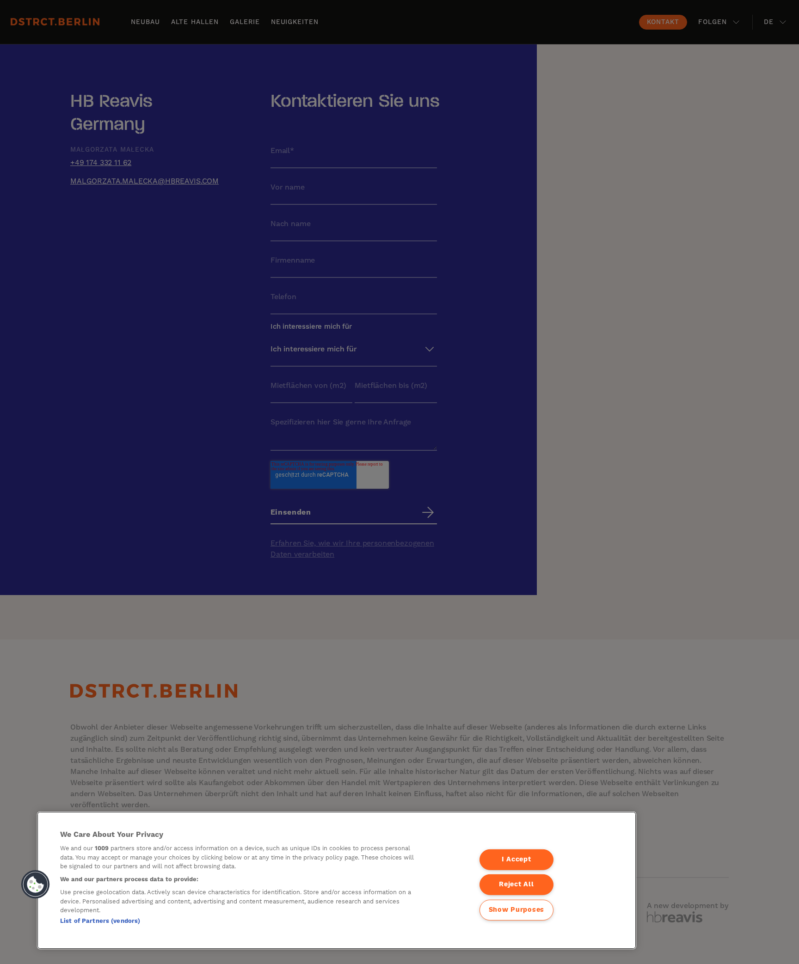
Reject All (516, 884)
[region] (336, 880)
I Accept (516, 859)
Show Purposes (516, 910)
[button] (35, 884)
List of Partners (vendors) (100, 921)
